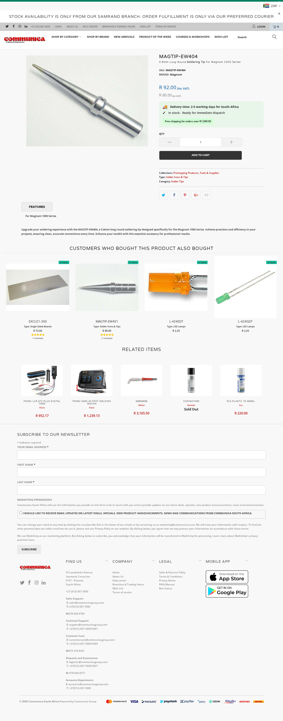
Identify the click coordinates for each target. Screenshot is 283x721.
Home (58, 26)
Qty (161, 134)
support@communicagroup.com (88, 624)
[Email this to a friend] (206, 195)
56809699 (141, 380)
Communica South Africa (43, 701)
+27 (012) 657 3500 (40, 26)
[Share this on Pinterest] (185, 195)
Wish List (145, 26)
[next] (276, 298)
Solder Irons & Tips (177, 177)
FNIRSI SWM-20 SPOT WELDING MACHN (92, 380)
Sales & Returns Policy (172, 572)
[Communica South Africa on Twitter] (7, 26)
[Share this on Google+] (195, 195)
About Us (72, 26)
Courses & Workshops (193, 36)
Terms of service (165, 26)
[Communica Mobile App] (227, 582)
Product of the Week (155, 36)
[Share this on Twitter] (163, 195)
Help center (90, 26)
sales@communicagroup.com (86, 602)
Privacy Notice (167, 580)
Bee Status (165, 588)
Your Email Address (32, 447)
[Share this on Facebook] (174, 195)
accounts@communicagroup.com (88, 684)
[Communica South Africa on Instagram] (19, 26)
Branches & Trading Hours (118, 26)
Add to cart (37, 292)
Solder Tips (177, 181)
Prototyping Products (185, 172)
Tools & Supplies (209, 172)
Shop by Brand (98, 36)
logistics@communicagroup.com (88, 662)
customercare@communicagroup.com (92, 640)
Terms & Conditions (171, 576)
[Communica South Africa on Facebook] (13, 26)
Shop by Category (65, 36)
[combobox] (258, 37)
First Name (26, 464)
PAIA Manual (166, 584)
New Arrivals (124, 36)
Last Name (25, 482)
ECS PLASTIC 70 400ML (241, 380)
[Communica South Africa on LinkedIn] (26, 26)
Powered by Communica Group (78, 701)
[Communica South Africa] (24, 40)
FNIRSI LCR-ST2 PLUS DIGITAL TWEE (42, 380)
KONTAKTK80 (191, 380)
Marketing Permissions (34, 500)
